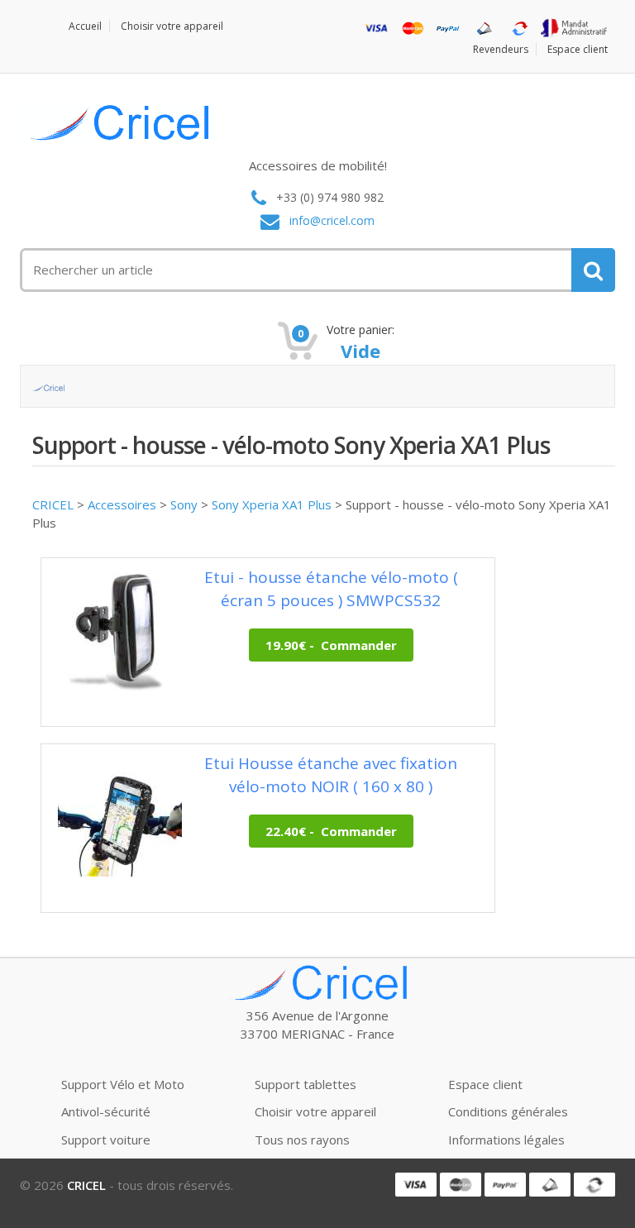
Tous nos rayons (302, 1139)
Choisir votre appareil (172, 26)
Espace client (577, 49)
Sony (184, 504)
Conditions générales (508, 1111)
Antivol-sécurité (105, 1111)
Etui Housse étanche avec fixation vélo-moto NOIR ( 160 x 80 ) (330, 774)
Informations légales (506, 1139)
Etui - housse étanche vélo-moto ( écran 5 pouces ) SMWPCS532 (331, 588)
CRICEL (53, 504)
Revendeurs (500, 49)
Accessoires (122, 504)
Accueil (85, 26)
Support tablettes (305, 1084)
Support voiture (105, 1139)
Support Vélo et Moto (122, 1084)
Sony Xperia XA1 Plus (272, 504)
